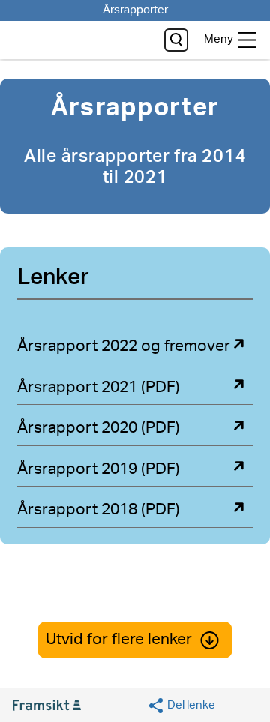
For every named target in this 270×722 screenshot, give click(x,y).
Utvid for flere (119, 639)
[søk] (176, 40)
